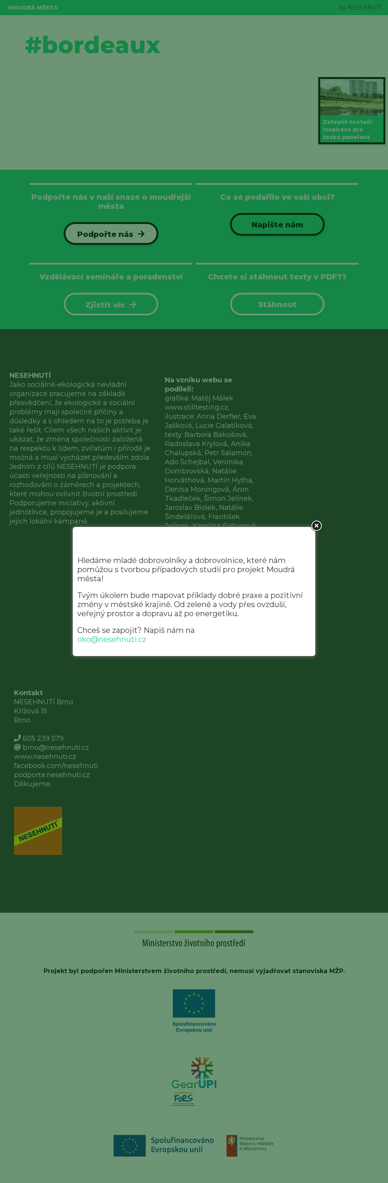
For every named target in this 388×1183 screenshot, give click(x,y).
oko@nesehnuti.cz (111, 639)
